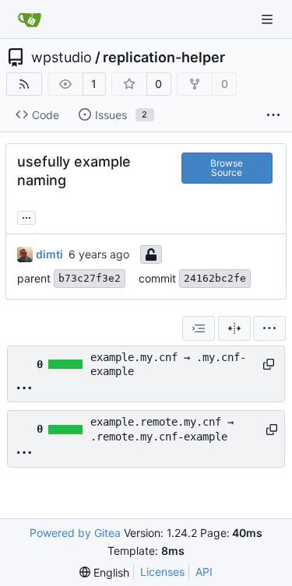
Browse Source (226, 167)
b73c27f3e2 (89, 278)
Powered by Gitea (75, 532)
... (26, 216)
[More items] (273, 115)
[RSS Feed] (24, 84)
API (204, 571)
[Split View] (234, 328)
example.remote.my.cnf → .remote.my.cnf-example (162, 429)
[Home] (29, 19)
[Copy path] (268, 364)
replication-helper (164, 57)
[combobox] (198, 328)
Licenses (162, 571)
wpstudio (61, 57)
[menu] (269, 328)
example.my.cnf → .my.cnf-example (168, 364)
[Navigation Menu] (268, 19)
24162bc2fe (215, 278)
